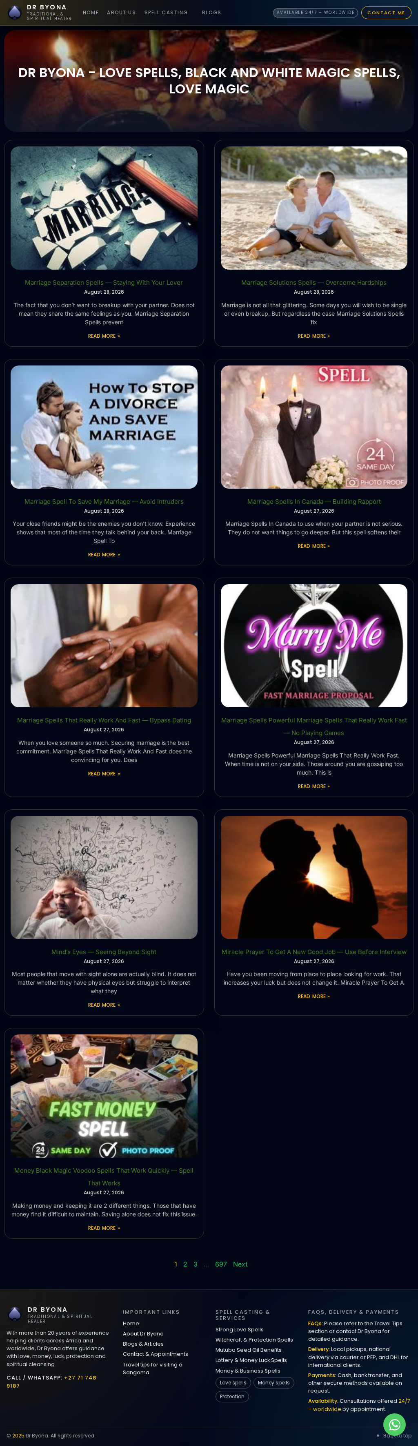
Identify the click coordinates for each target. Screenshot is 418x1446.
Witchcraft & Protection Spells (254, 1339)
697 (221, 1264)
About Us (121, 12)
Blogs (212, 12)
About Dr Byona (143, 1333)
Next (240, 1264)
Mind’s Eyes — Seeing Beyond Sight (103, 952)
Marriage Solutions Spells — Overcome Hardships (314, 282)
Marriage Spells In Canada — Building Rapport (314, 501)
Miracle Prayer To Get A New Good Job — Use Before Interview (314, 952)
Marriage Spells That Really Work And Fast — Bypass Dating (104, 720)
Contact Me (386, 12)
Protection (232, 1396)
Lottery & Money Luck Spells (251, 1360)
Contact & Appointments (155, 1354)
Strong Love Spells (240, 1329)
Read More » (104, 335)
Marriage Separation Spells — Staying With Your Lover (104, 282)
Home (91, 12)
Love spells (233, 1382)
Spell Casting (166, 12)
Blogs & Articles (143, 1343)
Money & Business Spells (248, 1370)
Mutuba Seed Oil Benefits (249, 1349)
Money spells (274, 1382)
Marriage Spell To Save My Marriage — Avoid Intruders (104, 501)
